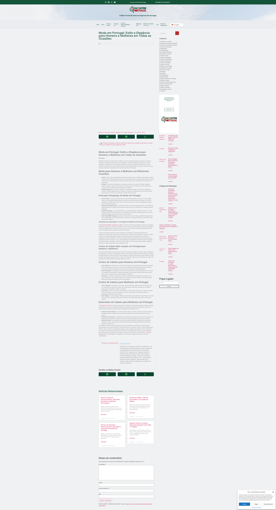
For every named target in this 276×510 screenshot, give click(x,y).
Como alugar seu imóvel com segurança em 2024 (173, 251)
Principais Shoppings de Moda (118, 144)
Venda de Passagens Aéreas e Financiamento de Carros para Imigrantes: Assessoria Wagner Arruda (173, 194)
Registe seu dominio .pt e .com (148, 24)
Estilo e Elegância (136, 143)
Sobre (102, 24)
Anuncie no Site (109, 24)
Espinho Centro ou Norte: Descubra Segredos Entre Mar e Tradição (140, 425)
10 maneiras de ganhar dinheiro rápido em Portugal (173, 138)
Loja (157, 24)
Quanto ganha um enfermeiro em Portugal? (172, 176)
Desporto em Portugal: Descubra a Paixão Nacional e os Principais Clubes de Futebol (173, 212)
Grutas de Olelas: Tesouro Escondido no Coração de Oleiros (139, 399)
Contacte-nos (116, 24)
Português (176, 25)
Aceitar (244, 504)
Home (98, 24)
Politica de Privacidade (256, 507)
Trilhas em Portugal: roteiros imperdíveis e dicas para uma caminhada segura (173, 265)
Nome (101, 482)
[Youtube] (114, 2)
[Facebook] (108, 2)
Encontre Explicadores (164, 24)
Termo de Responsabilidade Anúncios (125, 24)
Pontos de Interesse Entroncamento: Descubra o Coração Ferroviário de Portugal (111, 427)
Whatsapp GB (138, 24)
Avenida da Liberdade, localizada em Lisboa (111, 225)
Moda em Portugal (104, 144)
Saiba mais (169, 109)
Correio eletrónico (104, 488)
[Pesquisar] (177, 33)
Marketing (130, 132)
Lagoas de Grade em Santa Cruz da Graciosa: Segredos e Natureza (168, 226)
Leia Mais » (170, 144)
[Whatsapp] (111, 2)
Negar (256, 504)
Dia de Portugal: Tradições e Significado (173, 149)
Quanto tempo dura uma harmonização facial (172, 238)
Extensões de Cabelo (146, 143)
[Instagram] (105, 2)
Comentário (102, 464)
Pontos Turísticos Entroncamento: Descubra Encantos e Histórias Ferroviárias (110, 400)
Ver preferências (268, 504)
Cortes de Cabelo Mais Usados (123, 143)
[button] (273, 492)
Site (100, 494)
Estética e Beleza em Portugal (118, 132)
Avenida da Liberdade (108, 143)
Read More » (104, 414)
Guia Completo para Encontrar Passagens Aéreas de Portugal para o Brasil (173, 163)
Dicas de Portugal (105, 132)
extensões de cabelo (105, 305)
